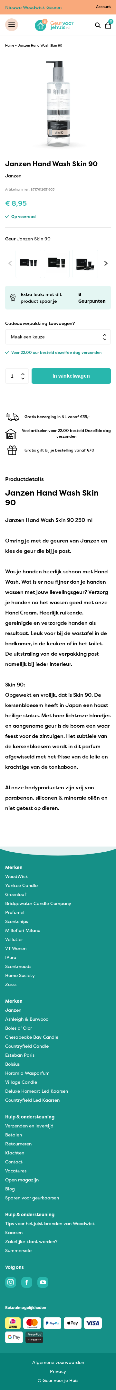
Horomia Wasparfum (27, 1073)
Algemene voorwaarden (58, 1362)
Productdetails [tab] (24, 479)
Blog (10, 1189)
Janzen (13, 1010)
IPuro (10, 957)
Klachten (14, 1153)
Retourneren (18, 1144)
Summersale (18, 1250)
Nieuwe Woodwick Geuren (33, 7)
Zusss (10, 984)
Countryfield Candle (27, 1046)
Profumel (14, 912)
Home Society (20, 975)
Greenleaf (15, 894)
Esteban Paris (19, 1055)
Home (9, 45)
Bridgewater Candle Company (38, 903)
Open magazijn (22, 1180)
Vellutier (14, 939)
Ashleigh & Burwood (27, 1019)
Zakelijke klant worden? (31, 1241)
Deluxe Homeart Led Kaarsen (36, 1091)
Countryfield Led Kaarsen (32, 1100)
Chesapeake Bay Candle (31, 1037)
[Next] (106, 263)
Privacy (58, 1371)
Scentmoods (18, 966)
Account (103, 6)
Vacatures (15, 1171)
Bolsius (12, 1064)
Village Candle (21, 1082)
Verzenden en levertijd (29, 1126)
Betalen (13, 1135)
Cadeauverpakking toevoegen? (40, 323)
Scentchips (16, 921)
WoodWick (16, 876)
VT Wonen (15, 948)
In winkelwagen (71, 376)
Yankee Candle (21, 885)
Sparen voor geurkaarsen (32, 1198)
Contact (14, 1162)
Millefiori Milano (22, 930)
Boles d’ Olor (18, 1028)
